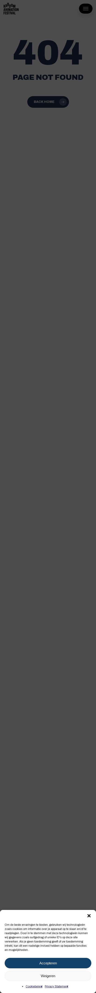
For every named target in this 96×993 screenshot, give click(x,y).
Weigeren (48, 976)
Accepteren (48, 963)
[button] (89, 915)
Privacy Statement (56, 986)
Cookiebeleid (34, 986)
